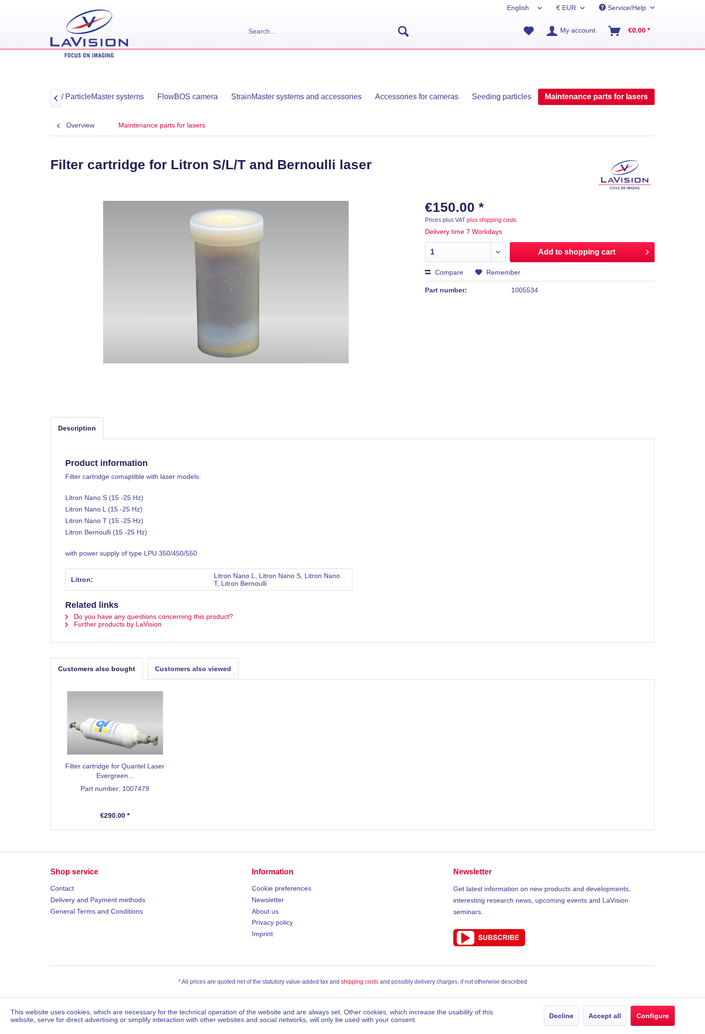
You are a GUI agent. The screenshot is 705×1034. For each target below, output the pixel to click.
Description (77, 428)
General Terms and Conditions (96, 911)
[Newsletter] (554, 937)
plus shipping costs (492, 220)
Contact (62, 888)
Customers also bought (96, 669)
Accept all (604, 1016)
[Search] (403, 31)
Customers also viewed (193, 669)
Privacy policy (272, 922)
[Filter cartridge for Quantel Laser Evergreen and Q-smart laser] (115, 722)
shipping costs (359, 981)
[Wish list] (529, 31)
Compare (448, 272)
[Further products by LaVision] (625, 174)
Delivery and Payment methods (97, 900)
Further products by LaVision (117, 624)
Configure (652, 1016)
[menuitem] (328, 31)
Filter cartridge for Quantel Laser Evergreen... (114, 770)
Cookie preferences (281, 888)
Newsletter (268, 900)
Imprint (262, 934)
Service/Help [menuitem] (627, 8)
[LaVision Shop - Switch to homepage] (89, 34)
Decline (561, 1016)
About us (265, 911)
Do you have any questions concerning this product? (152, 616)
